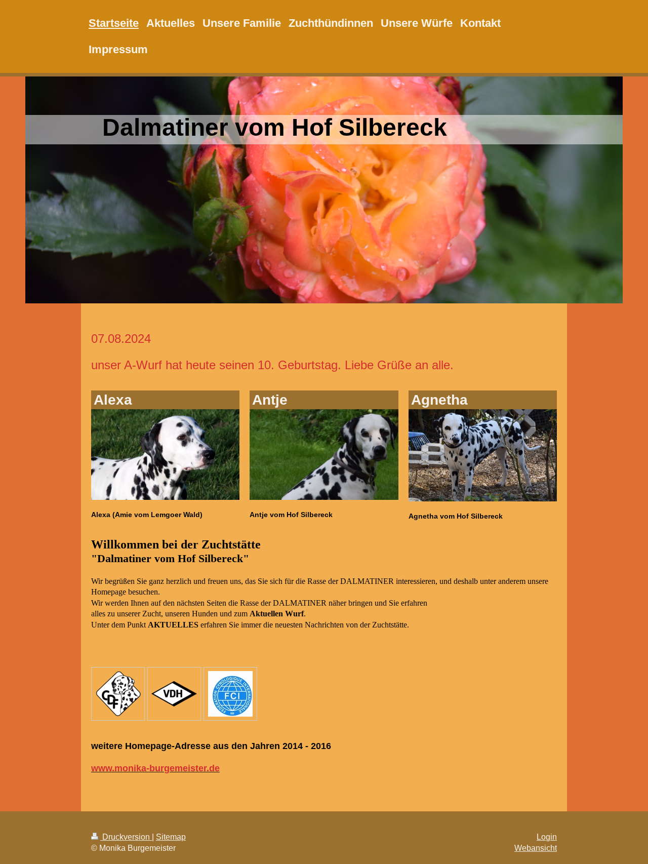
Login (547, 837)
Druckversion (126, 837)
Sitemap (171, 837)
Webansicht (535, 848)
